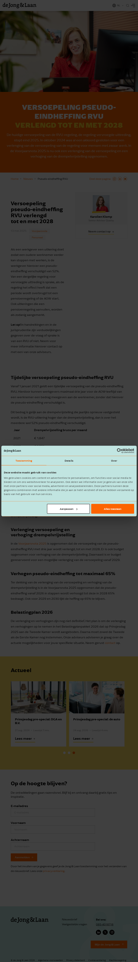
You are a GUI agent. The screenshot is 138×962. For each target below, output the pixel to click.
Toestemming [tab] (23, 460)
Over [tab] (114, 460)
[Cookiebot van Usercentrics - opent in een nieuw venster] (119, 450)
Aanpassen (66, 508)
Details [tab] (69, 460)
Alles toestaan (112, 508)
